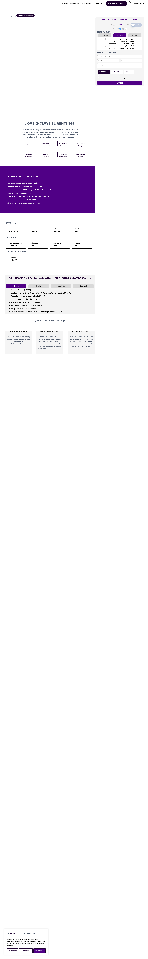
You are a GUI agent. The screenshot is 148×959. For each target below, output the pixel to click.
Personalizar (12, 951)
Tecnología (61, 286)
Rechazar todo (26, 951)
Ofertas (65, 3)
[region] (26, 942)
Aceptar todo (39, 951)
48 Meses (120, 35)
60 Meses (135, 35)
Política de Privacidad (118, 76)
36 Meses (105, 35)
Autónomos (75, 3)
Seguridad (83, 286)
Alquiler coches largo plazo (25, 15)
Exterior (16, 286)
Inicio (13, 15)
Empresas (98, 3)
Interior (38, 286)
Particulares (87, 3)
